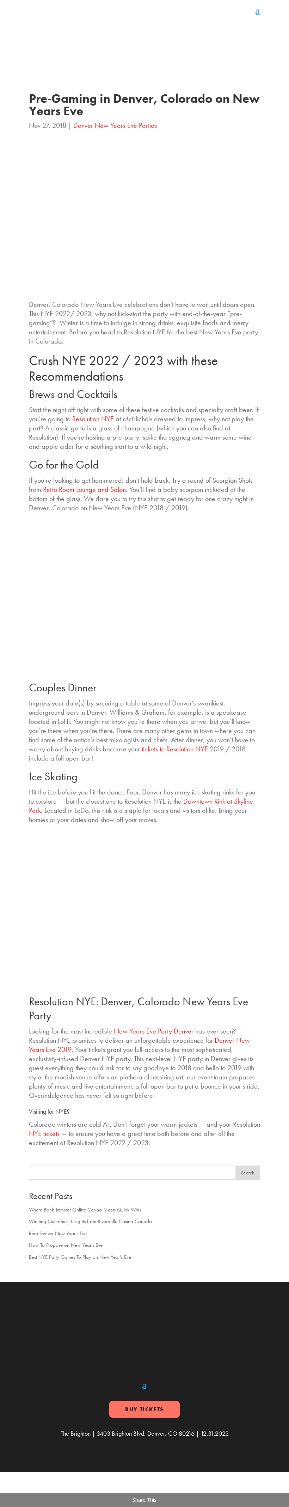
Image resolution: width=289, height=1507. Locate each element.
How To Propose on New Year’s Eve (66, 1245)
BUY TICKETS (144, 1409)
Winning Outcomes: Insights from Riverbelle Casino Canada (90, 1221)
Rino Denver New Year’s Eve (58, 1233)
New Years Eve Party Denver (153, 1031)
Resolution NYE (93, 418)
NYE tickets (44, 1133)
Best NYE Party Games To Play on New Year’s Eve (80, 1257)
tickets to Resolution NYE (175, 749)
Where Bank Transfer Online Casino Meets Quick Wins (85, 1209)
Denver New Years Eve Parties (115, 125)
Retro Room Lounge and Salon (84, 489)
